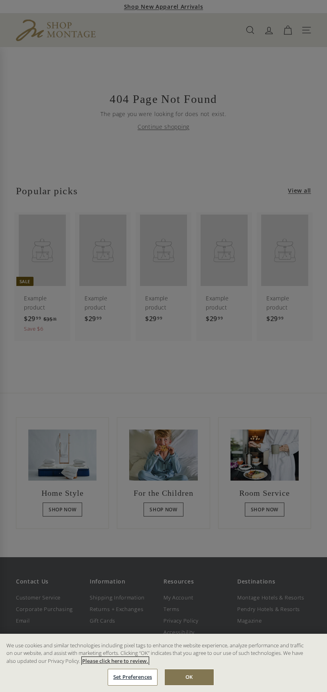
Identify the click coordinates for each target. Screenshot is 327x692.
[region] (163, 663)
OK (189, 676)
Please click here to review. (115, 660)
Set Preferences (132, 676)
